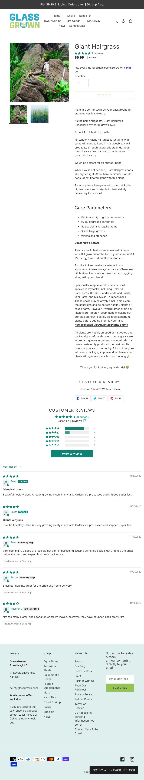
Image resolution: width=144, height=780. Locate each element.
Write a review (111, 389)
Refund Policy (83, 699)
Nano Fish (50, 697)
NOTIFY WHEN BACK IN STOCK (114, 770)
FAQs (78, 675)
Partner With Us (84, 680)
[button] (83, 53)
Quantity (80, 76)
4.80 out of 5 (81, 417)
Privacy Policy (83, 694)
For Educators (83, 671)
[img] (11, 476)
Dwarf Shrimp (52, 702)
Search (79, 661)
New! (47, 716)
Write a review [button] (72, 454)
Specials (49, 711)
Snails (47, 707)
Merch (47, 692)
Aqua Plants (51, 661)
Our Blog (80, 666)
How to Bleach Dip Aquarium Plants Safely (101, 324)
